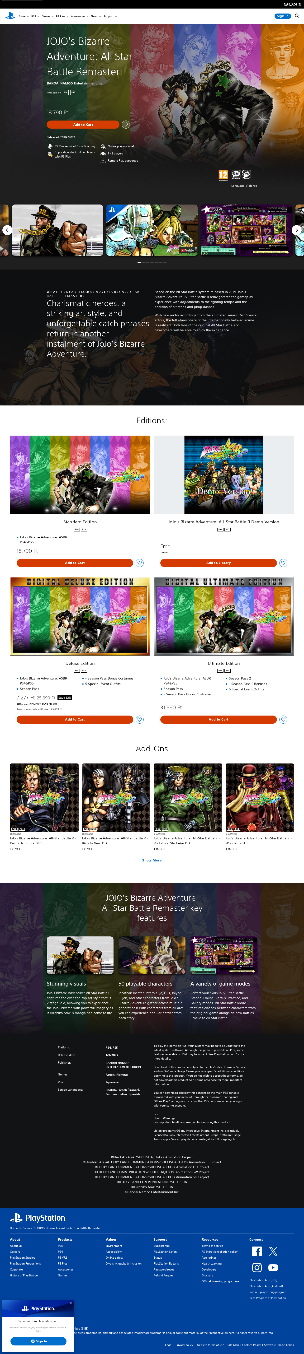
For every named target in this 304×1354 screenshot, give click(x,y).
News (94, 16)
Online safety (114, 1258)
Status (158, 1258)
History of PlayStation (24, 1275)
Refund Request (164, 1275)
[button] (152, 230)
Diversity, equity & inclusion (124, 1263)
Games (46, 16)
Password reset (164, 1269)
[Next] (297, 230)
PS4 (60, 1252)
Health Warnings (164, 1118)
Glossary (207, 1275)
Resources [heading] (210, 1239)
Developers (209, 1269)
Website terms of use (210, 1345)
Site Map (233, 1345)
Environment (114, 1246)
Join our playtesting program (267, 1292)
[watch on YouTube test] (187, 250)
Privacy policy (184, 1345)
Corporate (16, 1269)
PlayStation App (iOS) (263, 1280)
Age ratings (209, 1258)
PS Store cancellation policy (220, 1252)
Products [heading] (65, 1239)
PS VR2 (62, 1258)
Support (109, 16)
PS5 (33, 16)
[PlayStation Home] (10, 16)
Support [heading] (160, 1239)
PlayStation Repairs (166, 1263)
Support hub (162, 1246)
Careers (15, 1252)
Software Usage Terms (279, 1345)
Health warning (212, 1263)
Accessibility (114, 1252)
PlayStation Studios (22, 1258)
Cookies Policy (251, 1345)
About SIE (16, 1246)
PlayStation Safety (165, 1252)
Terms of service (212, 1246)
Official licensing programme (220, 1281)
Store (22, 16)
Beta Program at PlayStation (267, 1298)
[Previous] (7, 230)
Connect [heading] (256, 1239)
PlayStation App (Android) (266, 1286)
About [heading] (15, 1239)
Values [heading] (111, 1239)
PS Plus (60, 16)
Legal (168, 1345)
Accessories (78, 16)
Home (14, 1228)
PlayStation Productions (25, 1263)
